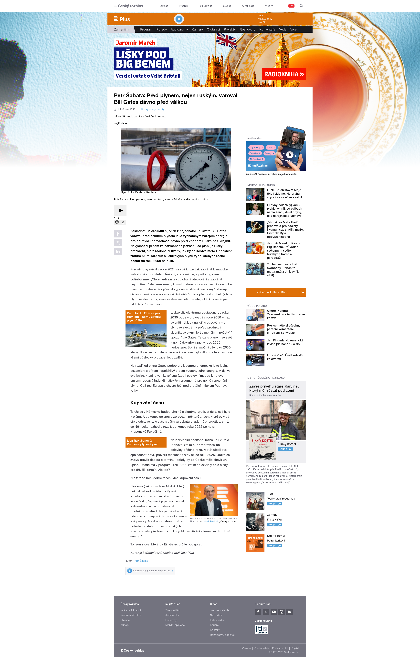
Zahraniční (121, 29)
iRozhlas (163, 6)
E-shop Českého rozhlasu (266, 377)
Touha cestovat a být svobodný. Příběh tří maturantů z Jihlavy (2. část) (283, 270)
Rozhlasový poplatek (222, 634)
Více (295, 29)
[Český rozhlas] (128, 6)
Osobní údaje (261, 648)
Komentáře (267, 29)
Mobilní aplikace (175, 625)
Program (183, 6)
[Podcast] (117, 222)
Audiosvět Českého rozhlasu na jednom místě (271, 174)
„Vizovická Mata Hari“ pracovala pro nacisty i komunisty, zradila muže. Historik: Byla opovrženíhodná (285, 229)
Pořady (162, 29)
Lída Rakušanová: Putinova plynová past (142, 442)
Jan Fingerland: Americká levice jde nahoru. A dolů (285, 342)
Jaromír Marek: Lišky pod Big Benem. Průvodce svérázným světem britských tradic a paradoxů (285, 250)
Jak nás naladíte (220, 610)
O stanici (213, 29)
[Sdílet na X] (118, 242)
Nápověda (216, 615)
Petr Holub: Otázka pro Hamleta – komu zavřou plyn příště (144, 316)
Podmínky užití (280, 648)
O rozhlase (248, 6)
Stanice (227, 6)
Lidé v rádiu (217, 620)
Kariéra (214, 625)
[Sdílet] (123, 222)
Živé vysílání (255, 159)
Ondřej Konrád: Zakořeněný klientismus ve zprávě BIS (286, 314)
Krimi (269, 147)
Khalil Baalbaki (211, 521)
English (295, 648)
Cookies (246, 648)
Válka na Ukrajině (131, 610)
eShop (124, 625)
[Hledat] (301, 6)
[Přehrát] (120, 210)
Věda (282, 29)
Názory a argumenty (152, 109)
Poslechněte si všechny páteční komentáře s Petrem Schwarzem (283, 329)
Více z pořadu (257, 306)
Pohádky (254, 153)
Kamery (262, 22)
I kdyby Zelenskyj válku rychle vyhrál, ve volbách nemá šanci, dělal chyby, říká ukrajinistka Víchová (284, 210)
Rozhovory (247, 29)
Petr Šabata (141, 560)
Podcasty (171, 620)
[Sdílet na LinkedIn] (118, 251)
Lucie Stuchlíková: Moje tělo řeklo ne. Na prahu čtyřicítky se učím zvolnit (284, 193)
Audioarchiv (265, 19)
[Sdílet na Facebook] (118, 233)
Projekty (230, 29)
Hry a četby (255, 147)
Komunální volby (131, 615)
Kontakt (215, 630)
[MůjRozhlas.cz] (120, 123)
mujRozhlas (206, 6)
